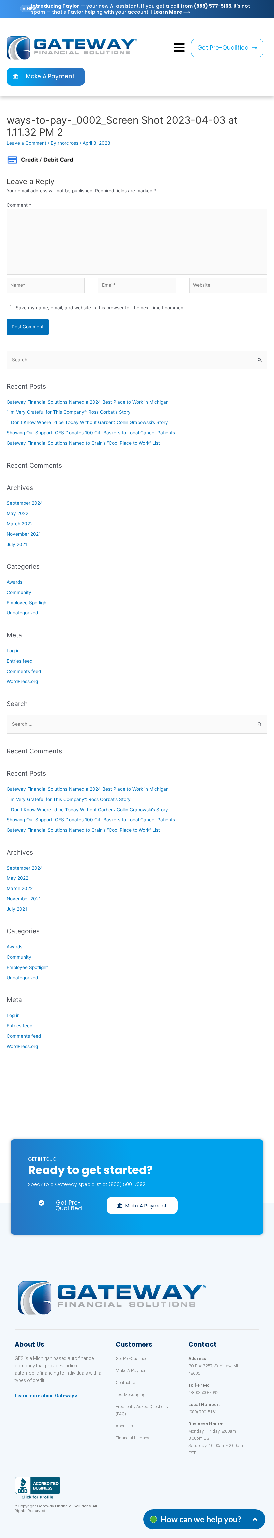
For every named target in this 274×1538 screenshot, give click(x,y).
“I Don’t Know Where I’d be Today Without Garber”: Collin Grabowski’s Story (87, 422)
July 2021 (17, 544)
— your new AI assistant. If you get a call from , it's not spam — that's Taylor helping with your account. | (140, 9)
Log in (13, 650)
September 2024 (25, 503)
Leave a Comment (26, 143)
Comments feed (24, 671)
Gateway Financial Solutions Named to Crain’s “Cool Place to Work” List (83, 443)
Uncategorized (22, 612)
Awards (14, 582)
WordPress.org (22, 681)
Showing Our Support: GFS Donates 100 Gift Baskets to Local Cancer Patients (91, 432)
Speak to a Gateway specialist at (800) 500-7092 (86, 1184)
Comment (19, 205)
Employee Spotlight (27, 602)
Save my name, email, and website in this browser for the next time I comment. (101, 307)
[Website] (228, 286)
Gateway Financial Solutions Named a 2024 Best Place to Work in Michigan (88, 402)
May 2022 (17, 513)
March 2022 (20, 523)
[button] (227, 48)
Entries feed (19, 661)
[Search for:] (137, 359)
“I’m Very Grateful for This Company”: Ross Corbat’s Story (69, 412)
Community (19, 592)
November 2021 (24, 534)
